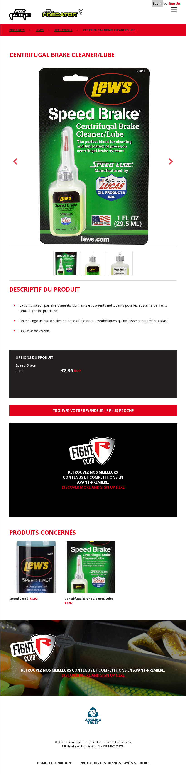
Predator (49, 11)
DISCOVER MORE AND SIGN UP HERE (93, 487)
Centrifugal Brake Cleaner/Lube (89, 599)
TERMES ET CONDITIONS (55, 763)
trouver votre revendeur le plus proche (93, 410)
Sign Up (174, 3)
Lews (40, 30)
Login (157, 3)
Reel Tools (63, 30)
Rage (13, 11)
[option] (93, 154)
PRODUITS (17, 30)
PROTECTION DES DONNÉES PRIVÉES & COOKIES (114, 763)
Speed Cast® (19, 599)
